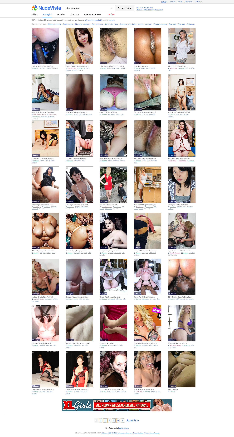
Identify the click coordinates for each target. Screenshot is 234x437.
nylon (135, 163)
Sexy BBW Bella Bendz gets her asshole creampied (179, 159)
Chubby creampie (145, 24)
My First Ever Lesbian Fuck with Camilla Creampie (42, 297)
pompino (186, 114)
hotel (87, 68)
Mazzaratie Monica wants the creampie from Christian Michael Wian (179, 343)
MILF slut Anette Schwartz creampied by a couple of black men (112, 205)
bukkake (120, 345)
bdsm (118, 68)
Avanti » (132, 420)
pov (44, 253)
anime (53, 253)
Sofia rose (191, 24)
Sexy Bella (173, 161)
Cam (113, 14)
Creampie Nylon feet (107, 343)
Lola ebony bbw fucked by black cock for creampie (179, 112)
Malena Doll (173, 68)
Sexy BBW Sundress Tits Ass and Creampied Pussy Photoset (145, 112)
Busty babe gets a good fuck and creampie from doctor (110, 251)
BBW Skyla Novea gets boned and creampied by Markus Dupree (43, 112)
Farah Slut (139, 391)
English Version (123, 428)
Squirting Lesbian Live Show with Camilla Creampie (179, 251)
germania (89, 114)
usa (121, 299)
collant (144, 160)
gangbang (137, 70)
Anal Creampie (173, 389)
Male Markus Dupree (39, 114)
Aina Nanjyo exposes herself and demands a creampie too (42, 205)
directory (74, 14)
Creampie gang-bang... (141, 66)
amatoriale (152, 68)
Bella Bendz (182, 161)
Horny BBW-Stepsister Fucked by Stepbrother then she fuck (145, 251)
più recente (89, 20)
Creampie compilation (128, 24)
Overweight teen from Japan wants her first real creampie (77, 205)
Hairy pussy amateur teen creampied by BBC (112, 66)
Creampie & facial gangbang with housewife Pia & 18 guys (43, 389)
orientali (74, 70)
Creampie (109, 24)
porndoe (182, 68)
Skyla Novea (52, 114)
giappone (68, 70)
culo (84, 114)
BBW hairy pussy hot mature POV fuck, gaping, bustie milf (43, 251)
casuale (112, 20)
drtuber (104, 68)
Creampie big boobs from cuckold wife (77, 297)
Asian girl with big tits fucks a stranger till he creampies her (178, 205)
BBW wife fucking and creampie (76, 112)
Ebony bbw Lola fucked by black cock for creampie (43, 159)
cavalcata (136, 255)
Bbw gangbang (97, 24)
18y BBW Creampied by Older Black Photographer (76, 159)
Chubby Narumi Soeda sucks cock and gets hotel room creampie (77, 66)
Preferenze (188, 2)
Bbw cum (172, 24)
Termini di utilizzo (138, 433)
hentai (108, 68)
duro (158, 299)
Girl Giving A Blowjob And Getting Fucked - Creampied (111, 389)
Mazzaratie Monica (175, 345)
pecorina (191, 68)
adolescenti (44, 116)
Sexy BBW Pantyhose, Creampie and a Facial (145, 159)
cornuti (76, 114)
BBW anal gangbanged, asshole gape (76, 251)
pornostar (51, 116)
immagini (47, 14)
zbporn (138, 68)
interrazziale (111, 114)
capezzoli (110, 253)
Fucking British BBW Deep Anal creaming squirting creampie (42, 66)
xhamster (36, 68)
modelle (61, 14)
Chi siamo (104, 433)
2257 (109, 433)
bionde (141, 209)
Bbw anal (181, 24)
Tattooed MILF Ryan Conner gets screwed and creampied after (145, 205)
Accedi (172, 2)
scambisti (42, 345)
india (89, 253)
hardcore (48, 68)
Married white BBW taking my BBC (78, 343)
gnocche (102, 255)
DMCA (114, 433)
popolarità (98, 20)
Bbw (116, 24)
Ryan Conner (139, 207)
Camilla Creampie (175, 253)
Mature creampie (54, 24)
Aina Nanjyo (37, 207)
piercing (68, 393)
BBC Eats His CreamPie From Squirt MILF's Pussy (180, 297)
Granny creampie (160, 24)
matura (113, 68)
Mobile (180, 2)
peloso (118, 114)
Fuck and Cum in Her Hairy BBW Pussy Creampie (111, 159)
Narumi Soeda (72, 68)
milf (169, 70)
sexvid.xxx (82, 68)
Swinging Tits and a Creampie (42, 343)
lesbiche (123, 68)
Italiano (163, 2)
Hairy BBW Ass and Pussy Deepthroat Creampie (108, 112)
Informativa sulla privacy (125, 433)
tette (147, 68)
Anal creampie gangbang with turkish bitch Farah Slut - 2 (144, 389)
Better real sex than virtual (177, 66)
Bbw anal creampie (82, 24)
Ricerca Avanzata (92, 14)
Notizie (146, 433)
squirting (42, 68)
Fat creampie (68, 24)
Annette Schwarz (107, 207)
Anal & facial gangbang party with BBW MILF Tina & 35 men (145, 343)
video (34, 14)
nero (181, 114)
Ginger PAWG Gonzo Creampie (110, 297)
